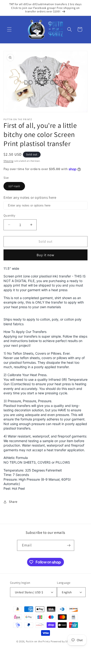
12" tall (16, 187)
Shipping (8, 160)
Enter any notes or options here (30, 197)
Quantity (9, 215)
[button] (9, 29)
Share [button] (13, 502)
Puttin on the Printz (38, 641)
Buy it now (45, 255)
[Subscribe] (69, 545)
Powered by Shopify (63, 641)
